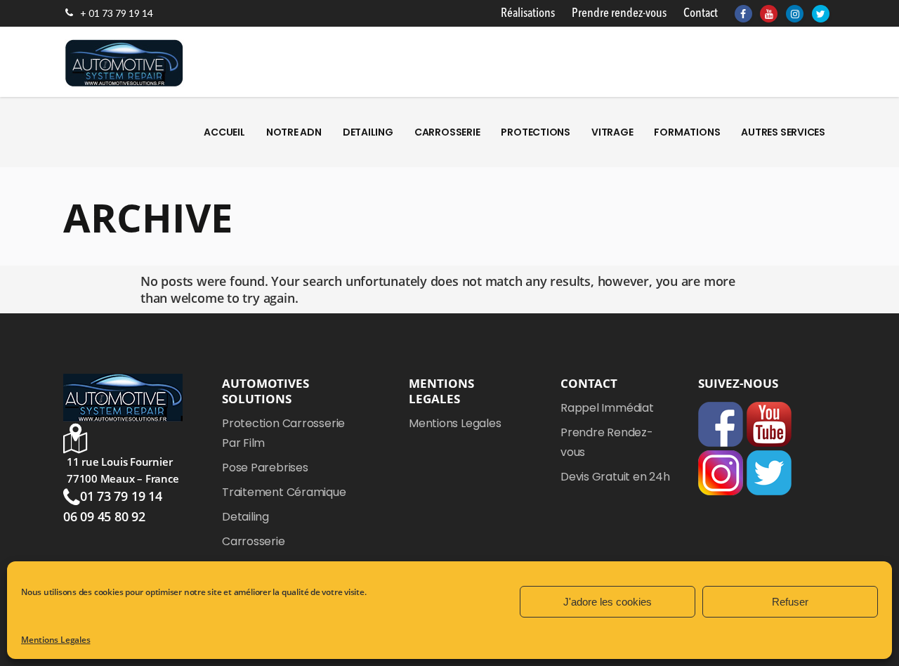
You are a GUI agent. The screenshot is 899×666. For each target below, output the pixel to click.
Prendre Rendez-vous (606, 442)
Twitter (769, 472)
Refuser (790, 602)
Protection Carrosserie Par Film (283, 433)
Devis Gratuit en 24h (615, 477)
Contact (700, 13)
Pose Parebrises (265, 467)
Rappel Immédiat (607, 408)
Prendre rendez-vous (619, 13)
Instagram (720, 472)
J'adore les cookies (607, 602)
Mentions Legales (55, 640)
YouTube (769, 424)
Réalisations (528, 13)
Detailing (245, 517)
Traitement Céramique (284, 492)
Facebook (720, 424)
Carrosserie (253, 541)
